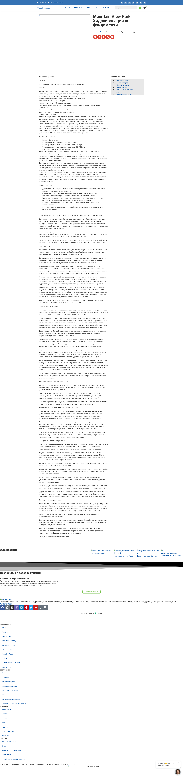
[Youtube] (145, 3)
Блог (3, 723)
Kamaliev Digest (7, 654)
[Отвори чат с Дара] (178, 772)
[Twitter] (141, 3)
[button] (95, 37)
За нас (4, 627)
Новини (5, 727)
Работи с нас (6, 636)
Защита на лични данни (11, 699)
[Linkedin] (133, 3)
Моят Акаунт (7, 755)
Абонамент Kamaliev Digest (12, 750)
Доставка (5, 673)
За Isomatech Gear (8, 645)
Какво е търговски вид (10, 690)
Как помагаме (7, 649)
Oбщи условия (7, 695)
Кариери (5, 632)
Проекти (103, 32)
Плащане (5, 677)
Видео (4, 746)
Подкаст (5, 658)
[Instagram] (129, 3)
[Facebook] (122, 3)
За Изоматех (6, 709)
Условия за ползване (10, 686)
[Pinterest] (137, 3)
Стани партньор (8, 731)
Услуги (4, 714)
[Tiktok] (40, 607)
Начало (95, 32)
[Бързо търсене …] (126, 8)
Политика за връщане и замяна (14, 704)
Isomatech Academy (9, 641)
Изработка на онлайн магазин (13, 759)
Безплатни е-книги (9, 741)
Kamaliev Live (7, 667)
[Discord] (45, 607)
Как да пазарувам (8, 682)
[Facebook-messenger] (125, 3)
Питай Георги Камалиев (11, 663)
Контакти (5, 736)
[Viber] (16, 607)
